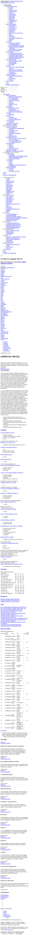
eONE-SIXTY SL (13, 10)
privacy (5, 913)
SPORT (11, 134)
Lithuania (3, 302)
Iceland (2, 292)
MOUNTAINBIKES (11, 95)
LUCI (10, 162)
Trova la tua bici (9, 81)
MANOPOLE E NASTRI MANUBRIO (18, 156)
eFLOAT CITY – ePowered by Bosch (17, 138)
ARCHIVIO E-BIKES (11, 149)
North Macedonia (4, 315)
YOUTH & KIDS (10, 120)
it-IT (4, 250)
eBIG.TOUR (12, 17)
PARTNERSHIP (13, 63)
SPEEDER (11, 114)
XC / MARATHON (13, 99)
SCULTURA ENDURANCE (15, 38)
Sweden (2, 330)
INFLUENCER (12, 62)
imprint (5, 912)
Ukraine (2, 337)
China (2, 277)
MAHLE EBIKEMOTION (15, 58)
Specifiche (5, 343)
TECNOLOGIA (10, 52)
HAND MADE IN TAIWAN (15, 49)
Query (2, 87)
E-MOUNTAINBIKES (11, 127)
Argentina (3, 271)
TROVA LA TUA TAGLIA (15, 69)
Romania (3, 321)
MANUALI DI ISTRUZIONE (16, 71)
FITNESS (8, 113)
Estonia (2, 286)
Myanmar (3, 309)
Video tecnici (6, 347)
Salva (20, 933)
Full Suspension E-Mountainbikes (16, 128)
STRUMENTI (12, 166)
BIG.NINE (11, 31)
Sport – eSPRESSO (13, 139)
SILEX (10, 40)
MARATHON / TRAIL (14, 100)
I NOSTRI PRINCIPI (14, 44)
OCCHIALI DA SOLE (14, 171)
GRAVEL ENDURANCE (15, 119)
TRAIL (10, 101)
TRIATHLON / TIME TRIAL (16, 112)
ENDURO (11, 103)
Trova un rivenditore (5, 369)
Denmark (3, 284)
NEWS (5, 172)
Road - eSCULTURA (14, 148)
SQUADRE (11, 64)
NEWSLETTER (13, 73)
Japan (2, 299)
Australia (3, 272)
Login (7, 83)
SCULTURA (12, 36)
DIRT (10, 34)
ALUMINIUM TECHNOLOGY (16, 54)
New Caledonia (4, 313)
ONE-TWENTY (13, 25)
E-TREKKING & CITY (11, 137)
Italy (2, 297)
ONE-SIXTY (12, 26)
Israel (2, 296)
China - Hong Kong (5, 278)
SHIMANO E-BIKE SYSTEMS (16, 57)
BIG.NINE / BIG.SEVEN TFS (16, 33)
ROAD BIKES (9, 106)
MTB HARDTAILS (13, 98)
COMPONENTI (10, 153)
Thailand (3, 335)
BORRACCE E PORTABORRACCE (17, 165)
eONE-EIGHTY (13, 11)
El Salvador (3, 285)
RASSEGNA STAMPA (14, 50)
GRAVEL (8, 115)
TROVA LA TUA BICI (11, 124)
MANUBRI (11, 154)
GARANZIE (12, 72)
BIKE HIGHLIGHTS (11, 24)
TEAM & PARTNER (11, 59)
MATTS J (11, 122)
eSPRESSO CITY (13, 20)
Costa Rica (3, 280)
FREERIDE (11, 132)
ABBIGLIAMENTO (11, 167)
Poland (2, 319)
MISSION (11, 39)
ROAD (10, 144)
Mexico (2, 306)
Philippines (3, 318)
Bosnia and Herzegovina (6, 276)
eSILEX (11, 23)
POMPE (11, 163)
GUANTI (11, 170)
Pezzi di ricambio (7, 348)
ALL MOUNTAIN (13, 130)
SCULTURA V (12, 78)
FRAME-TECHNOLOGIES (15, 55)
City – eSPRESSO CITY (14, 142)
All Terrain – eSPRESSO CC (15, 141)
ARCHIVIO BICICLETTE (12, 123)
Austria (2, 273)
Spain (2, 329)
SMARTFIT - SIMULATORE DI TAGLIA (16, 236)
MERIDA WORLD (10, 74)
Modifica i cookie (11, 932)
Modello (5, 342)
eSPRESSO (11, 19)
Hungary (3, 291)
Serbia (2, 323)
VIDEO (11, 77)
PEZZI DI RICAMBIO (14, 158)
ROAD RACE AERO (14, 108)
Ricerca (2, 88)
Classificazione (6, 350)
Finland (2, 287)
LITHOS (11, 7)
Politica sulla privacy (8, 929)
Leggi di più (3, 367)
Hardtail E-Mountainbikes (15, 133)
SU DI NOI (8, 41)
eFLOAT (11, 12)
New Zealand (4, 314)
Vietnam (2, 339)
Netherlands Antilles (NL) (6, 311)
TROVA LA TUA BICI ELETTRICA (14, 151)
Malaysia (3, 305)
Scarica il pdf (3, 730)
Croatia (2, 281)
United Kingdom (4, 338)
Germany (3, 290)
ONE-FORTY (12, 29)
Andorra (2, 270)
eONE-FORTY (12, 15)
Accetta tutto (3, 932)
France (2, 289)
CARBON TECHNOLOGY (15, 53)
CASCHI (11, 168)
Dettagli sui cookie (20, 932)
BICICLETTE (6, 94)
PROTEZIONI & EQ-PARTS (16, 157)
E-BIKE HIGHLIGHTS (11, 6)
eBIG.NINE (11, 16)
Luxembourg (3, 304)
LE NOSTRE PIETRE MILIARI (16, 45)
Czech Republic (4, 282)
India (2, 294)
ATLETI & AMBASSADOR (15, 60)
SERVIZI (8, 65)
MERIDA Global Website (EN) (8, 267)
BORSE (11, 161)
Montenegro (3, 308)
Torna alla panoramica (5, 743)
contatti (5, 911)
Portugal (2, 320)
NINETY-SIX (12, 30)
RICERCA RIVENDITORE (12, 84)
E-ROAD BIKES (10, 143)
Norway (2, 316)
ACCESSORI (9, 160)
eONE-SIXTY (12, 14)
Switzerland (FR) (4, 333)
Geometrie (5, 344)
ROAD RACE (12, 109)
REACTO (11, 35)
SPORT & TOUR (13, 104)
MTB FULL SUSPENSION (15, 96)
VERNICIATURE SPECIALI (16, 76)
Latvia (2, 301)
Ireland (2, 295)
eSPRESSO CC (12, 21)
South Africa (3, 328)
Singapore (3, 324)
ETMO (10, 9)
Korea (2, 300)
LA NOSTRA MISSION (14, 43)
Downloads (6, 345)
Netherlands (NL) (4, 310)
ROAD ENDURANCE (14, 110)
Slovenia (2, 326)
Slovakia (2, 325)
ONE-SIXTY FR (13, 28)
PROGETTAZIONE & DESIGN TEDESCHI (16, 217)
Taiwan (2, 334)
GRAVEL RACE (13, 118)
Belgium (2, 275)
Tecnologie (5, 349)
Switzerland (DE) (4, 332)
